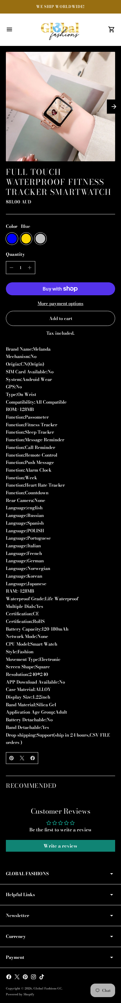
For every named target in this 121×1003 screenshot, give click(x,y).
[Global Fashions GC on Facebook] (9, 977)
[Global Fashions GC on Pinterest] (25, 977)
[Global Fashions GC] (60, 29)
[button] (114, 107)
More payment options (60, 303)
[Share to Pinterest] (11, 758)
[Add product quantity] (29, 267)
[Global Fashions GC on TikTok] (42, 977)
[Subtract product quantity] (11, 267)
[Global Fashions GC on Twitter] (17, 977)
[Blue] (12, 239)
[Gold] (26, 239)
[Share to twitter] (22, 758)
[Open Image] (60, 106)
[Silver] (40, 239)
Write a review (60, 845)
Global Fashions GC (47, 988)
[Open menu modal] (9, 29)
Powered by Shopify (20, 994)
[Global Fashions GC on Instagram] (33, 977)
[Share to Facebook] (32, 758)
